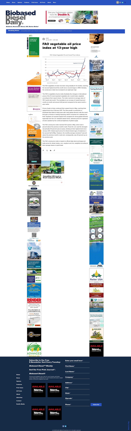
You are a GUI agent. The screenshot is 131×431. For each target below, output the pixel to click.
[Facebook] (120, 2)
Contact (18, 400)
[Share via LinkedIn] (50, 150)
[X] (125, 2)
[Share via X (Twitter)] (47, 150)
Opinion (18, 381)
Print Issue (19, 387)
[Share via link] (54, 150)
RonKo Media (20, 404)
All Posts (19, 391)
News (18, 378)
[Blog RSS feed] (117, 2)
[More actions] (87, 39)
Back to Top (128, 425)
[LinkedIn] (122, 2)
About (18, 394)
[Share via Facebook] (43, 150)
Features (19, 384)
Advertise (19, 397)
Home (18, 374)
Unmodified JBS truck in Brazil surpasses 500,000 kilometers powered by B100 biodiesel (52, 176)
